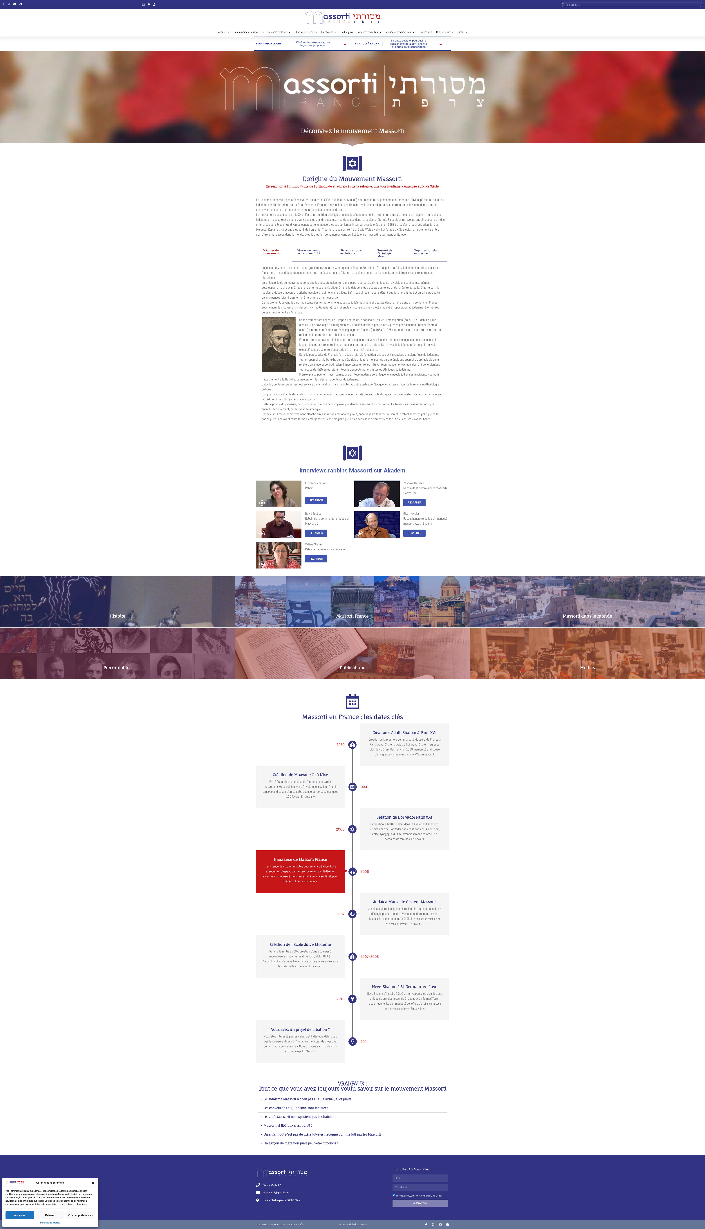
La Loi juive (347, 32)
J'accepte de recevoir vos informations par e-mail (419, 1195)
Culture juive (443, 32)
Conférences (425, 32)
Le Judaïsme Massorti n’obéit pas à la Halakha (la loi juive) (307, 1099)
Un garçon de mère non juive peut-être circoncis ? (301, 1143)
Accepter (19, 1215)
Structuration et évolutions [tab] (351, 251)
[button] (93, 1183)
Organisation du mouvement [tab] (425, 251)
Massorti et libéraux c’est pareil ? (288, 1125)
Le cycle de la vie (277, 32)
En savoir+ (117, 656)
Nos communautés (367, 32)
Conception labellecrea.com (352, 1224)
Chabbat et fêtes (304, 32)
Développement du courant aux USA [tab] (309, 251)
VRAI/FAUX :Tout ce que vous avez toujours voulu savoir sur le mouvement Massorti (352, 1086)
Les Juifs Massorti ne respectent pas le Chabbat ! (299, 1117)
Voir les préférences (80, 1215)
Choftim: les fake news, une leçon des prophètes (313, 44)
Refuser (50, 1215)
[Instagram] (9, 4)
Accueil (222, 32)
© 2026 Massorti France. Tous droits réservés (279, 1224)
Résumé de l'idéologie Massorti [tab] (384, 253)
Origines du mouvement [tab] (271, 251)
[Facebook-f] (3, 4)
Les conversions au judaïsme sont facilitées (296, 1108)
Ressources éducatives (398, 32)
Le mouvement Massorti (247, 32)
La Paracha (327, 32)
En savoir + (352, 605)
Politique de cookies (50, 1222)
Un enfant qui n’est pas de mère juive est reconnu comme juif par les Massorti (322, 1134)
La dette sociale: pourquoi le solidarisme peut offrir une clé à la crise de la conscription (408, 43)
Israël (461, 32)
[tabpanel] (352, 344)
